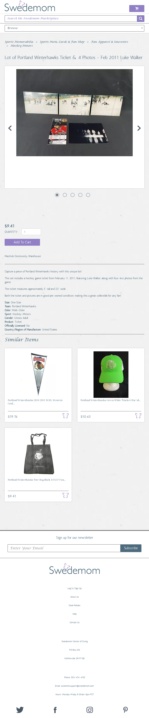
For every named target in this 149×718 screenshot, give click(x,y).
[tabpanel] (74, 112)
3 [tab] (72, 195)
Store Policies (74, 605)
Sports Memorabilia (19, 42)
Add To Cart (22, 242)
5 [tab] (88, 195)
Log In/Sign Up (75, 588)
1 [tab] (57, 195)
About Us (74, 597)
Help (75, 614)
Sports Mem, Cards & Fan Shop (62, 42)
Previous (10, 128)
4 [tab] (80, 195)
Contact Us (75, 622)
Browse (12, 28)
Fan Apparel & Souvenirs (109, 42)
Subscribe (131, 548)
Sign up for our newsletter (74, 537)
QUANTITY (11, 231)
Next (139, 128)
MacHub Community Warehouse (23, 256)
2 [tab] (65, 195)
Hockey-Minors (21, 46)
